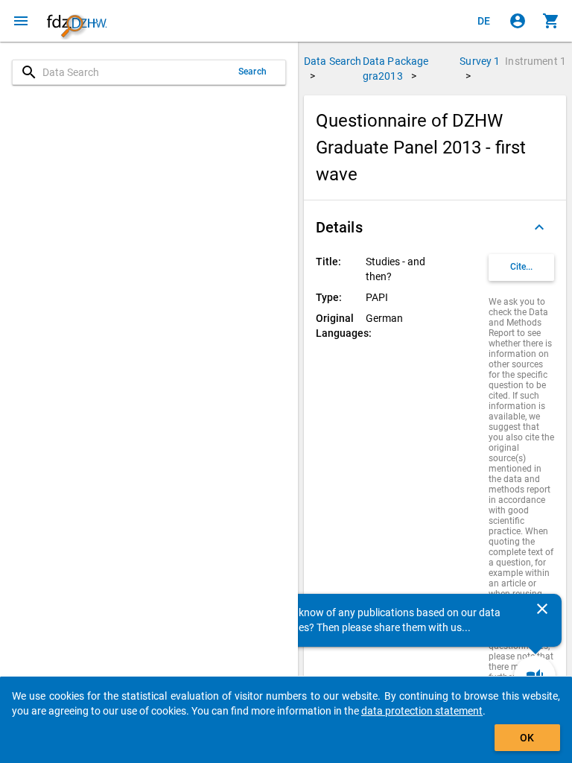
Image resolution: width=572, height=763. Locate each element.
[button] (435, 227)
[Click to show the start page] (76, 20)
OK (527, 738)
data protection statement (422, 711)
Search (252, 71)
